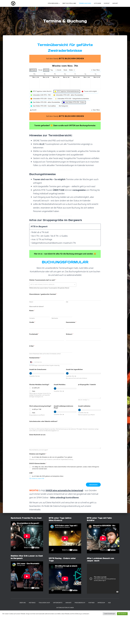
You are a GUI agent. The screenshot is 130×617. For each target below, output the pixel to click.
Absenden (93, 484)
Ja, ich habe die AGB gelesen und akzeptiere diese (47, 476)
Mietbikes (32, 603)
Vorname (32, 318)
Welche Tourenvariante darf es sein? (42, 280)
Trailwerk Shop (44, 603)
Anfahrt (115, 3)
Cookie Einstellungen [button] (109, 614)
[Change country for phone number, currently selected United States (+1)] (31, 362)
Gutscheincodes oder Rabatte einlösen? (43, 421)
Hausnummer (71, 322)
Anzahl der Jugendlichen (74, 369)
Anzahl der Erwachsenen (37, 369)
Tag (51, 70)
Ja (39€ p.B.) (36, 388)
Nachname (55, 318)
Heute (65, 70)
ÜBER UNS (23, 603)
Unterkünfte (57, 603)
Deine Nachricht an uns (37, 435)
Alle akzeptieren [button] (122, 614)
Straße (32, 322)
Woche (46, 70)
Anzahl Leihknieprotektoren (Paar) (63, 407)
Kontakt (107, 3)
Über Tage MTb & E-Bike (69, 3)
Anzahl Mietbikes (59, 385)
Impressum (101, 603)
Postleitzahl (34, 334)
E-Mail (31, 346)
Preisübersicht (80, 603)
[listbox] (52, 284)
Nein (33, 391)
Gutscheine (97, 3)
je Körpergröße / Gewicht (87, 385)
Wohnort (69, 334)
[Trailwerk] (13, 3)
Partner (91, 603)
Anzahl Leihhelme (84, 406)
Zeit (67, 302)
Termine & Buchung (85, 3)
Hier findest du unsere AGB (36, 478)
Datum (31, 302)
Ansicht (33, 110)
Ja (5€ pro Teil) (36, 409)
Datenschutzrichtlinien (65, 608)
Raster (33, 70)
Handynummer (35, 358)
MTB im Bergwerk (53, 3)
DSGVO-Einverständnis (37, 463)
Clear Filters (96, 70)
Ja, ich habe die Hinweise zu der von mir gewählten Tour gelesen (52, 457)
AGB (109, 603)
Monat (40, 70)
